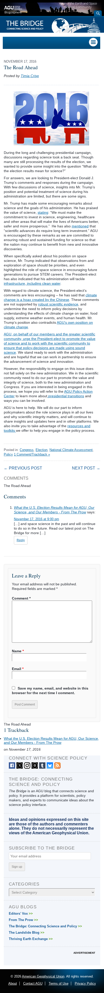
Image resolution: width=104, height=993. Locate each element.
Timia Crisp (30, 76)
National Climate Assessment (71, 450)
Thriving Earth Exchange (31, 939)
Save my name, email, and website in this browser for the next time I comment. (50, 690)
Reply (21, 540)
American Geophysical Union (43, 976)
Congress (27, 450)
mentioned (80, 226)
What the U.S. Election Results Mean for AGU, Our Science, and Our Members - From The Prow (51, 740)
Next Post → (86, 468)
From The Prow (23, 920)
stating (43, 212)
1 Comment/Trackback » (32, 454)
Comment (21, 598)
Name (18, 651)
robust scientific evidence (58, 304)
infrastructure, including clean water (32, 283)
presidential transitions (65, 396)
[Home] (13, 9)
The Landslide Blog (26, 932)
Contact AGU (32, 983)
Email (17, 669)
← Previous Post (23, 468)
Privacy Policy (85, 983)
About (12, 983)
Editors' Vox (21, 913)
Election (41, 450)
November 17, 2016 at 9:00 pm (36, 519)
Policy (8, 454)
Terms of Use (58, 983)
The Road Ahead (21, 67)
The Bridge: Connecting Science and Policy (45, 926)
